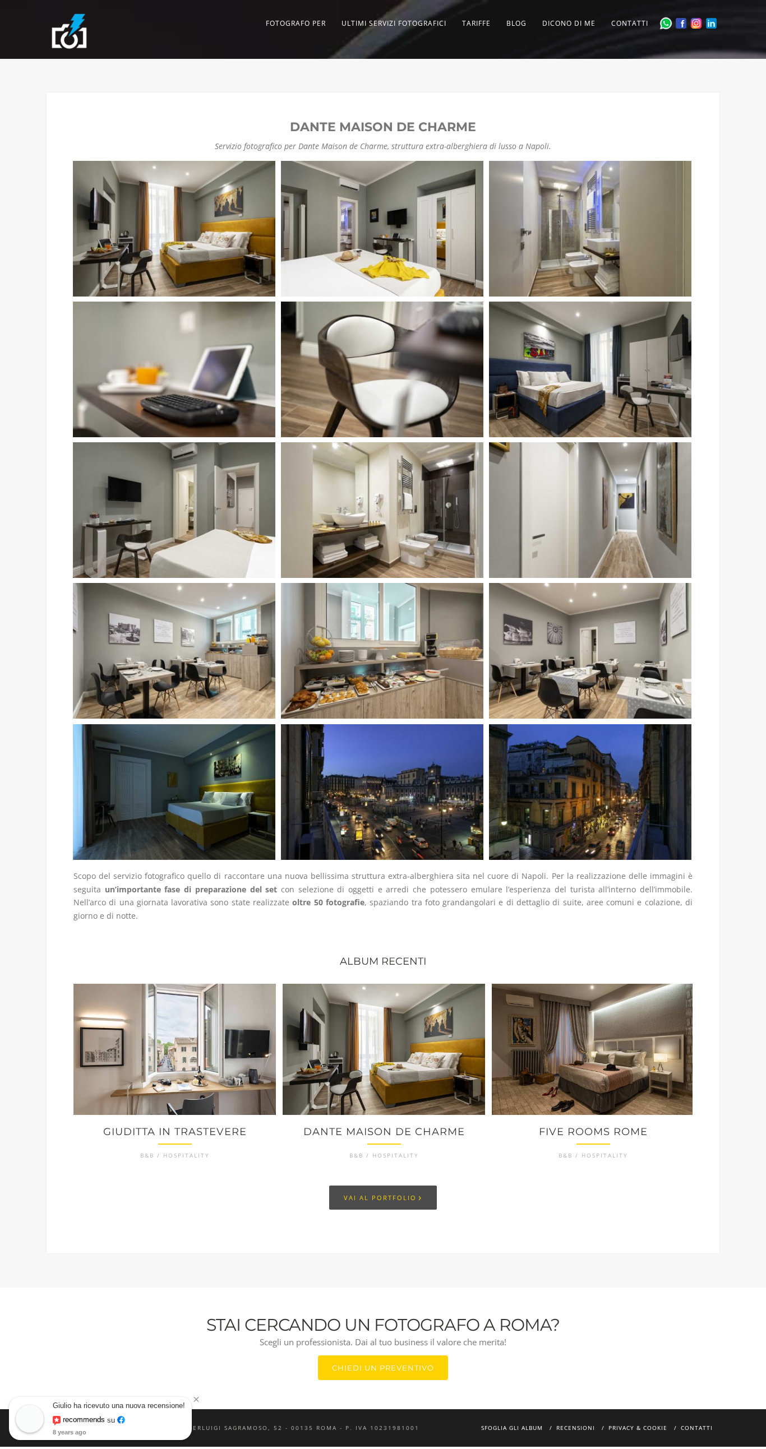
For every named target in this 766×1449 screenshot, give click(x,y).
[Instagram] (696, 23)
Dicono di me (569, 23)
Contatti (629, 23)
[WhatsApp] (666, 23)
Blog (516, 23)
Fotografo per (296, 23)
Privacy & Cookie (637, 1428)
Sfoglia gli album (512, 1428)
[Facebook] (681, 23)
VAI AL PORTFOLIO (383, 1196)
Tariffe (476, 23)
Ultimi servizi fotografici (394, 23)
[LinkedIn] (711, 23)
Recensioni (575, 1428)
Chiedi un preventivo (383, 1367)
